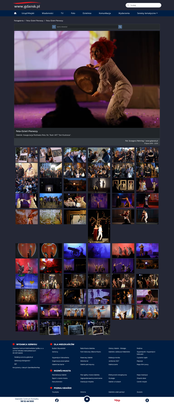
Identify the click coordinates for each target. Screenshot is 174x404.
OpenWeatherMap (34, 367)
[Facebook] (57, 400)
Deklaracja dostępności (22, 361)
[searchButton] (120, 27)
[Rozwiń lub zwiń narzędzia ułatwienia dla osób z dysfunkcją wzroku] (147, 400)
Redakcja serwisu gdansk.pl (23, 357)
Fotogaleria (19, 20)
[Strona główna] (15, 13)
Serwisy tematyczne (146, 13)
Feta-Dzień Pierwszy (34, 20)
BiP (15, 364)
